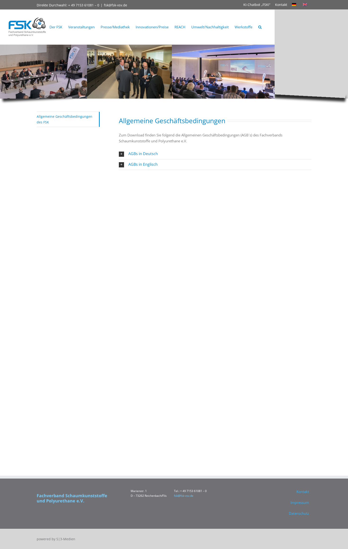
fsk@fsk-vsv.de (115, 5)
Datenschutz (299, 513)
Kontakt (281, 4)
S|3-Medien (65, 539)
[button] (260, 27)
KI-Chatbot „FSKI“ (256, 4)
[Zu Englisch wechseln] (305, 4)
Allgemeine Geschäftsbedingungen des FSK (64, 119)
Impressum (299, 502)
